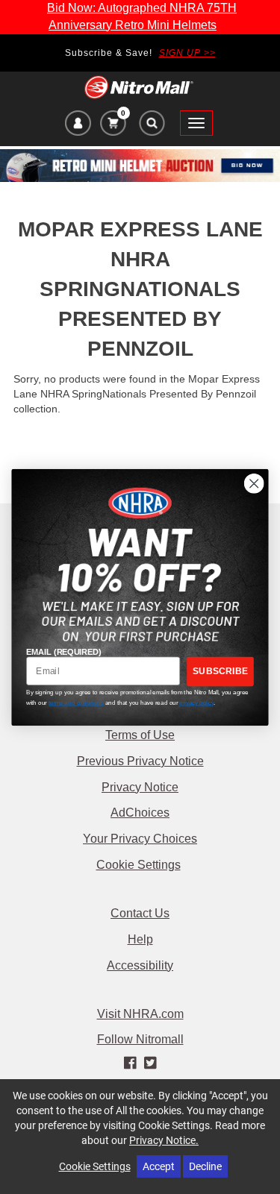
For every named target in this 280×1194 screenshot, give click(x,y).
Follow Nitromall (140, 1039)
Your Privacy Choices (140, 838)
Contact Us (140, 913)
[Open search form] (151, 127)
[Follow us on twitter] (150, 1063)
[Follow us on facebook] (131, 1063)
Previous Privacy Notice (140, 761)
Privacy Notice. (164, 1140)
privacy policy (196, 702)
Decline (205, 1166)
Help (140, 939)
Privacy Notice (140, 787)
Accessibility (140, 965)
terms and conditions (76, 702)
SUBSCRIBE (220, 671)
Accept (159, 1166)
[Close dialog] (254, 483)
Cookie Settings (138, 864)
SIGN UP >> (187, 53)
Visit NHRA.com (140, 1014)
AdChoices (140, 812)
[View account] (78, 125)
